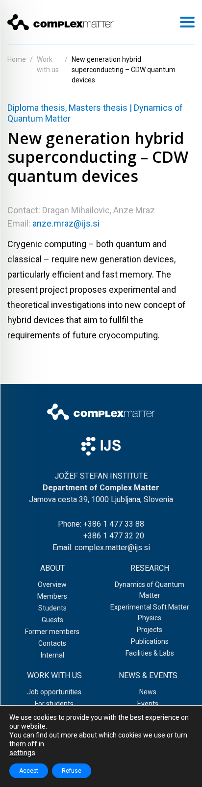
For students (54, 704)
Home (16, 59)
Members (52, 596)
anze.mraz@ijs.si (66, 223)
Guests (52, 620)
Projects (149, 630)
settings (22, 752)
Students (52, 608)
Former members (52, 631)
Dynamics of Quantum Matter (149, 590)
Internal (52, 655)
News (147, 692)
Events (147, 704)
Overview (52, 584)
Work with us (48, 64)
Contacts (52, 643)
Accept (28, 770)
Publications (150, 641)
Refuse (71, 770)
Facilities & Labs (150, 653)
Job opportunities (54, 692)
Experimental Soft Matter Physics (149, 612)
